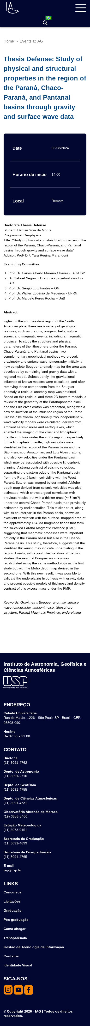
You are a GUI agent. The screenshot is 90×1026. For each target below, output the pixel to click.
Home (9, 41)
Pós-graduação (16, 920)
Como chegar (14, 929)
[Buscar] (45, 23)
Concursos (13, 892)
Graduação (13, 910)
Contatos (11, 956)
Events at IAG (31, 41)
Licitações (12, 901)
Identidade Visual (18, 965)
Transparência (15, 938)
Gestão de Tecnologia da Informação (34, 947)
